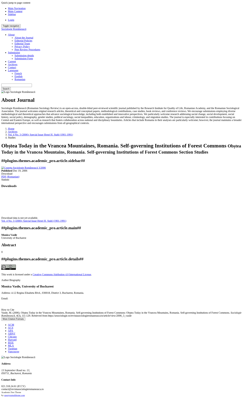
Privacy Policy (22, 46)
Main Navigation (17, 8)
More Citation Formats (13, 319)
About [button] (11, 34)
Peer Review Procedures (27, 49)
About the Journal (24, 37)
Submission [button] (14, 52)
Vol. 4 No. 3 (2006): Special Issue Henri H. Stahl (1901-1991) (40, 134)
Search (6, 89)
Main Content (15, 11)
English (18, 76)
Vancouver (13, 351)
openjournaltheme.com (14, 395)
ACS (10, 327)
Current (12, 61)
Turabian (12, 348)
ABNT (11, 333)
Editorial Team (22, 43)
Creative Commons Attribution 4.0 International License (62, 274)
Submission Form (24, 58)
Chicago (12, 336)
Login (11, 20)
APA (10, 330)
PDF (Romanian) (10, 176)
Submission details (24, 55)
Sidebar (12, 14)
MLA (11, 345)
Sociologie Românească (13, 29)
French (18, 73)
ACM (11, 324)
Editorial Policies (23, 40)
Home (11, 128)
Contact (12, 67)
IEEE (11, 342)
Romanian (20, 79)
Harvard (12, 339)
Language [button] (13, 70)
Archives (12, 64)
